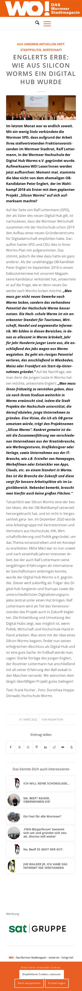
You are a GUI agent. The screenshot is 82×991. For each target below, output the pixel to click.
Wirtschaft (52, 50)
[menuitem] (35, 23)
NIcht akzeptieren (29, 983)
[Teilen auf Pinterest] (37, 747)
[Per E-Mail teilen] (62, 747)
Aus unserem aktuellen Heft (40, 44)
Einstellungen (57, 983)
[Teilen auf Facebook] (10, 747)
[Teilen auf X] (19, 747)
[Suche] (35, 22)
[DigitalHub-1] (41, 107)
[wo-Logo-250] (41, 8)
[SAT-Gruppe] (37, 928)
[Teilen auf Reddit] (54, 747)
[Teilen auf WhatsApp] (28, 747)
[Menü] (45, 23)
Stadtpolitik (30, 50)
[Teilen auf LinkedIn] (45, 747)
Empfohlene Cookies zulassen (41, 974)
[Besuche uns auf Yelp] (71, 747)
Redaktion (55, 719)
